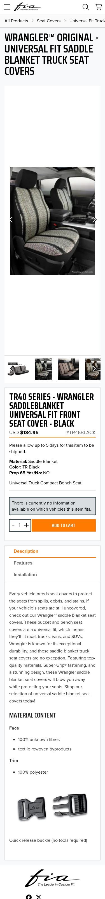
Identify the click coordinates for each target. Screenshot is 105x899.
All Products (16, 20)
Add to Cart (64, 525)
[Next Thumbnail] (94, 369)
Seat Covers (48, 20)
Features (23, 563)
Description (26, 551)
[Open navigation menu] (7, 7)
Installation (25, 574)
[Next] (94, 220)
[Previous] (11, 220)
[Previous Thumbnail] (11, 369)
